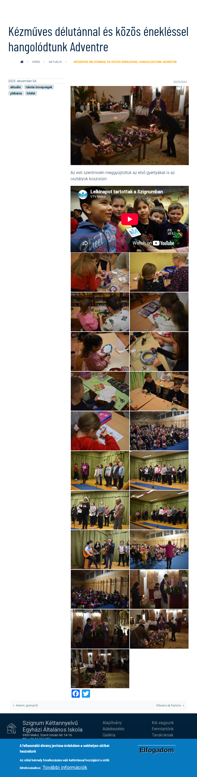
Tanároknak (162, 735)
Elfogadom (157, 750)
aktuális (55, 62)
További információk (65, 767)
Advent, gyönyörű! (27, 705)
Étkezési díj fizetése (168, 705)
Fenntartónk (163, 729)
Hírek (36, 62)
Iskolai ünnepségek (39, 87)
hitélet (31, 93)
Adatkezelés (113, 729)
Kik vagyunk (163, 722)
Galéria (109, 735)
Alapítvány (112, 722)
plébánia (16, 93)
